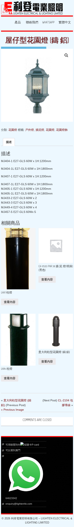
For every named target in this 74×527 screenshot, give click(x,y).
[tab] (9, 142)
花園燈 (12, 129)
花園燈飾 (62, 129)
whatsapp (48, 22)
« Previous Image (12, 409)
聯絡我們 (32, 22)
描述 (9, 142)
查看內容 (9, 302)
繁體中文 (65, 22)
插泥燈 (40, 129)
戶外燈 (29, 129)
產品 (18, 22)
